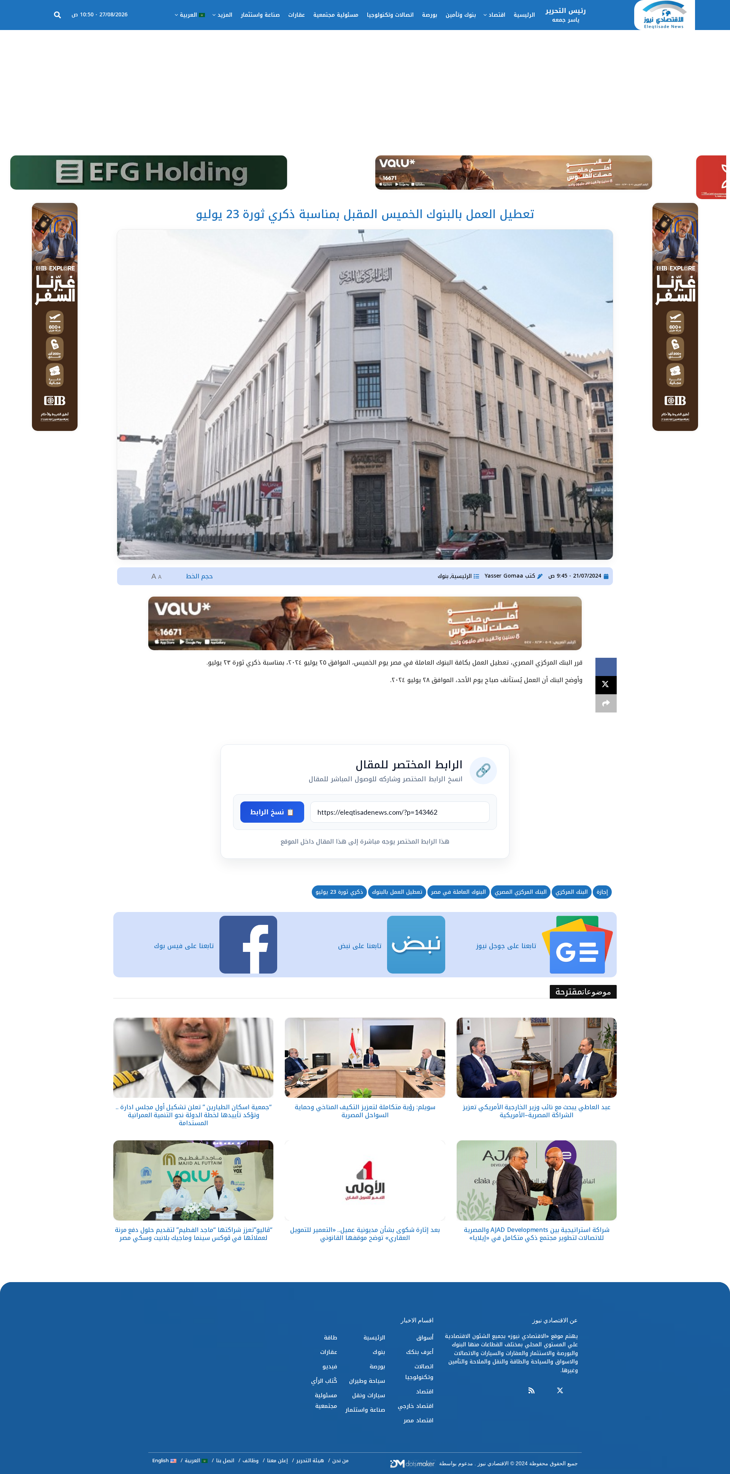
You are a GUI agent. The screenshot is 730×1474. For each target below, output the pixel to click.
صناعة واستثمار (260, 15)
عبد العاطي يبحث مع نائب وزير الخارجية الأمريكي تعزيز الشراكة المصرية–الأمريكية (536, 1111)
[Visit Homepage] (664, 15)
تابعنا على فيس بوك (184, 946)
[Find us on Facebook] (574, 1391)
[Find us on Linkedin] (545, 1391)
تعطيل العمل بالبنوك (397, 892)
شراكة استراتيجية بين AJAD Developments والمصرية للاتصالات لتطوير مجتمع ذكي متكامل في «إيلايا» (536, 1234)
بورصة (429, 15)
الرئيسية (524, 15)
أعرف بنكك (419, 1352)
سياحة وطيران (367, 1381)
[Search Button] (57, 15)
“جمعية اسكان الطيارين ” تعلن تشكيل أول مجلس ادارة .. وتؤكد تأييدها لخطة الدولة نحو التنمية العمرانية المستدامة (193, 1115)
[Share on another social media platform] (606, 703)
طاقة (330, 1337)
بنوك (443, 576)
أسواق (424, 1337)
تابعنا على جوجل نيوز (506, 946)
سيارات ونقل (368, 1395)
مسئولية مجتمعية (336, 15)
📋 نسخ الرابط (272, 812)
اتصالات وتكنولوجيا (390, 15)
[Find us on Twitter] (560, 1391)
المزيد (224, 15)
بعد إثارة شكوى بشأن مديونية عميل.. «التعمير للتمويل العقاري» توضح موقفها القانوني (365, 1234)
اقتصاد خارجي (415, 1406)
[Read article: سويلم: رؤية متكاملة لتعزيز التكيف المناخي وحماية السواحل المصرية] (365, 1058)
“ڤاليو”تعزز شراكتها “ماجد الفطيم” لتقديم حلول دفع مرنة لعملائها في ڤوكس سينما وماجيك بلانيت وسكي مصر (193, 1234)
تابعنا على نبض (359, 946)
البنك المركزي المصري (521, 892)
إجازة (602, 892)
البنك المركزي (571, 892)
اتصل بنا (225, 1460)
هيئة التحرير (310, 1460)
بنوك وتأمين (461, 15)
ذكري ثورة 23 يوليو (339, 892)
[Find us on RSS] (531, 1391)
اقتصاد (497, 15)
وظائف (251, 1460)
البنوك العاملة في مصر (458, 892)
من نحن (340, 1460)
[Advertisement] (365, 87)
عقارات (296, 15)
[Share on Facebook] (606, 667)
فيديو (329, 1366)
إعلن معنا (277, 1460)
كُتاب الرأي (324, 1381)
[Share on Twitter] (606, 685)
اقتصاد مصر (418, 1420)
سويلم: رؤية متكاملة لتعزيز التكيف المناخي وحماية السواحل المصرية (365, 1111)
